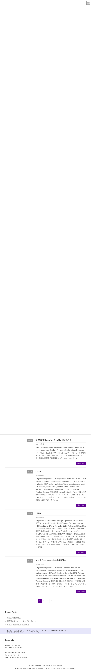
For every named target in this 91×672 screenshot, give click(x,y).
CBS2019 (39, 471)
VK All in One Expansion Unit (52, 668)
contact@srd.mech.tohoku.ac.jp (19, 657)
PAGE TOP (86, 649)
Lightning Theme (37, 668)
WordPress (26, 668)
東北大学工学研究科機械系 (15, 632)
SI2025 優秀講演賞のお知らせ (18, 624)
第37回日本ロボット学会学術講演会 (51, 560)
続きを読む (81, 463)
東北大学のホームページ (15, 630)
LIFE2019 (39, 513)
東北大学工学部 (32, 630)
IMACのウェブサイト (35, 632)
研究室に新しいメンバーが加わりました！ (54, 440)
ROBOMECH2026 (13, 618)
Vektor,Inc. (66, 668)
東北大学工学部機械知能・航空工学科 (54, 630)
